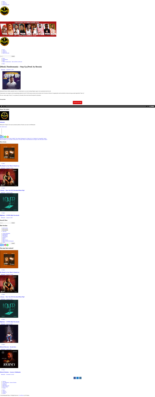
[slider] (152, 106)
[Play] (1, 106)
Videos (3, 242)
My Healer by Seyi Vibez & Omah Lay (9, 165)
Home (3, 1)
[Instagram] (5, 245)
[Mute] (150, 106)
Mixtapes (4, 237)
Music (3, 63)
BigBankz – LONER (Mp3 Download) (9, 215)
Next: (23, 139)
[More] (7, 137)
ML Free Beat (5, 228)
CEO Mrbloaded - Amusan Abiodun (9, 382)
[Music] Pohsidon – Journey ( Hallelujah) (10, 372)
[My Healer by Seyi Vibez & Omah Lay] (9, 161)
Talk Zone (4, 231)
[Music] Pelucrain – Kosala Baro (8, 347)
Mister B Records (5, 4)
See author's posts (3, 126)
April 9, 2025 (8, 349)
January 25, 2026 (9, 168)
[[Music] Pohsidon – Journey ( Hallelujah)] (9, 367)
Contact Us (4, 3)
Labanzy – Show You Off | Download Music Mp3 (12, 190)
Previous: (23, 138)
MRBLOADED (4, 17)
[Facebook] (1, 137)
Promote (4, 387)
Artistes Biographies (6, 233)
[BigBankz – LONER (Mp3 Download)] (9, 210)
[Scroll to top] (0, 396)
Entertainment (5, 234)
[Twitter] (3, 137)
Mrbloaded (3, 69)
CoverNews (21, 395)
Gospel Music (5, 236)
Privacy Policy (5, 386)
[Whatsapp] (5, 137)
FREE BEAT (5, 235)
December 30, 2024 (10, 374)
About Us (4, 2)
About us (4, 381)
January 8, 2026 (9, 192)
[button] (0, 55)
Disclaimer (4, 384)
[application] (77, 106)
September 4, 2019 (10, 69)
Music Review (5, 239)
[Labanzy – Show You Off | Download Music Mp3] (9, 186)
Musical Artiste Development (8, 241)
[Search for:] (5, 56)
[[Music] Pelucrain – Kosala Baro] (9, 342)
